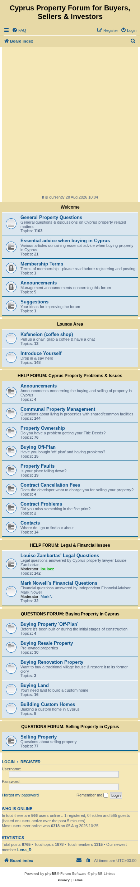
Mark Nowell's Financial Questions (58, 583)
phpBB (51, 874)
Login (8, 762)
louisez (47, 569)
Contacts (30, 523)
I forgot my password (20, 795)
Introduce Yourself (40, 353)
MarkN (46, 596)
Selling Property (38, 737)
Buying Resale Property (46, 643)
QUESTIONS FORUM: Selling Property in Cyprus (70, 726)
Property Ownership (42, 428)
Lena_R (24, 850)
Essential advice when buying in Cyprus (65, 240)
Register (30, 762)
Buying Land (34, 685)
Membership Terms (41, 264)
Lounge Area (70, 324)
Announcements (38, 283)
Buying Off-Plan (38, 447)
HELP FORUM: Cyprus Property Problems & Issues (70, 375)
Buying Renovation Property (51, 662)
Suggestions (34, 301)
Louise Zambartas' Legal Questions (59, 555)
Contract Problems (41, 504)
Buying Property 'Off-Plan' (49, 624)
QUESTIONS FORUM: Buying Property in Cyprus (70, 613)
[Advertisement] (70, 120)
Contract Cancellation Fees (50, 485)
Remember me (89, 795)
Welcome (70, 207)
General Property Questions (51, 217)
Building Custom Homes (47, 704)
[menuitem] (19, 30)
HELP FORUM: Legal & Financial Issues (70, 545)
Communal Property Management (57, 409)
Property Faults (37, 466)
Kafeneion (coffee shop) (46, 334)
